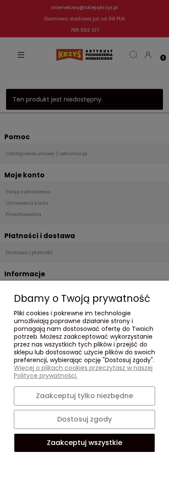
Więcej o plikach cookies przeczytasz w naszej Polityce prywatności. (83, 371)
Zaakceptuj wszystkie (84, 443)
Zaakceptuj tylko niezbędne (84, 396)
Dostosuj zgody (84, 419)
